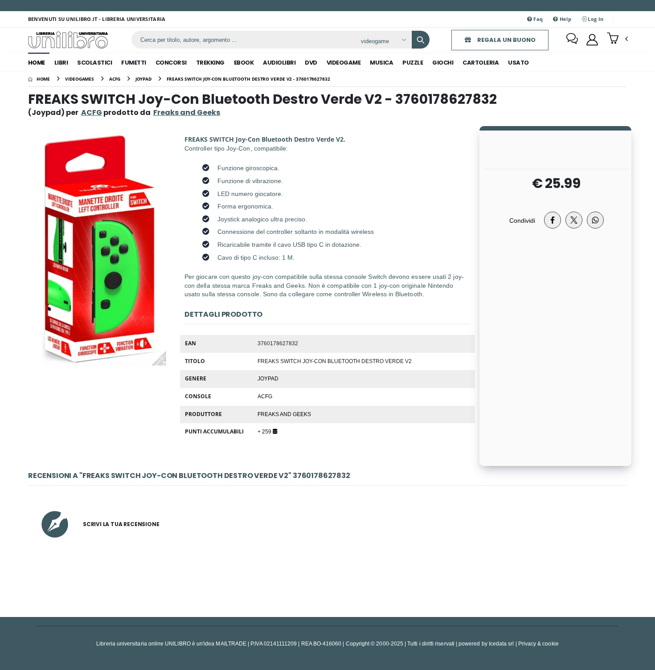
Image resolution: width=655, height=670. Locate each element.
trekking (210, 62)
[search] (421, 40)
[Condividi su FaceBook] (552, 220)
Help (564, 19)
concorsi (171, 62)
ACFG (91, 112)
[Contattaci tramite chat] (572, 39)
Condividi (522, 220)
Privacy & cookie (538, 643)
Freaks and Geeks (284, 413)
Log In (594, 19)
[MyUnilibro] (592, 39)
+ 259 (265, 431)
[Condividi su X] (573, 220)
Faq (537, 19)
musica (381, 62)
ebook (244, 62)
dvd (311, 62)
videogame (344, 62)
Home (36, 62)
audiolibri (279, 62)
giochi (442, 62)
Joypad (268, 378)
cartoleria (481, 62)
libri (61, 62)
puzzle (412, 62)
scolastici (94, 62)
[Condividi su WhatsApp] (595, 220)
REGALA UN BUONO (506, 40)
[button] (617, 39)
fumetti (133, 62)
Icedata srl (501, 643)
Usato (518, 62)
